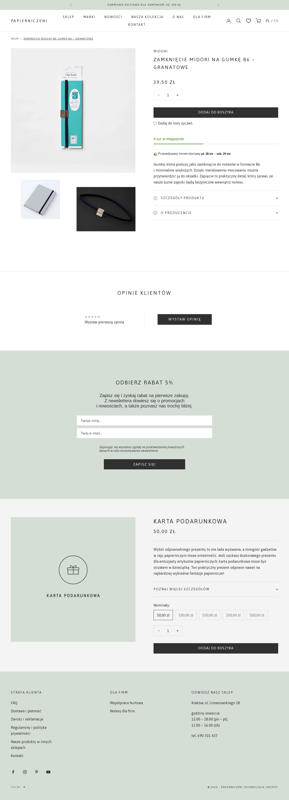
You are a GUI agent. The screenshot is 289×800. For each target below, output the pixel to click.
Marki (89, 17)
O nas (178, 17)
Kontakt (137, 24)
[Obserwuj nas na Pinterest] (36, 772)
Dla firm (202, 17)
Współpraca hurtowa (126, 703)
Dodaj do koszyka (215, 112)
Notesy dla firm (122, 711)
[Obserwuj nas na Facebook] (13, 772)
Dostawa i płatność (26, 711)
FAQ (14, 703)
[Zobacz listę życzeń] (248, 21)
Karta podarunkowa (190, 521)
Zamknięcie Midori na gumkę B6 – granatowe (58, 38)
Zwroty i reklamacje (27, 719)
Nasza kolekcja (147, 17)
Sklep (68, 17)
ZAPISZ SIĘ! (144, 464)
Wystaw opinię (184, 319)
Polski (16, 787)
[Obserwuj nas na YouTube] (48, 772)
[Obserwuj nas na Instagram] (25, 772)
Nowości (113, 17)
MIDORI (161, 51)
